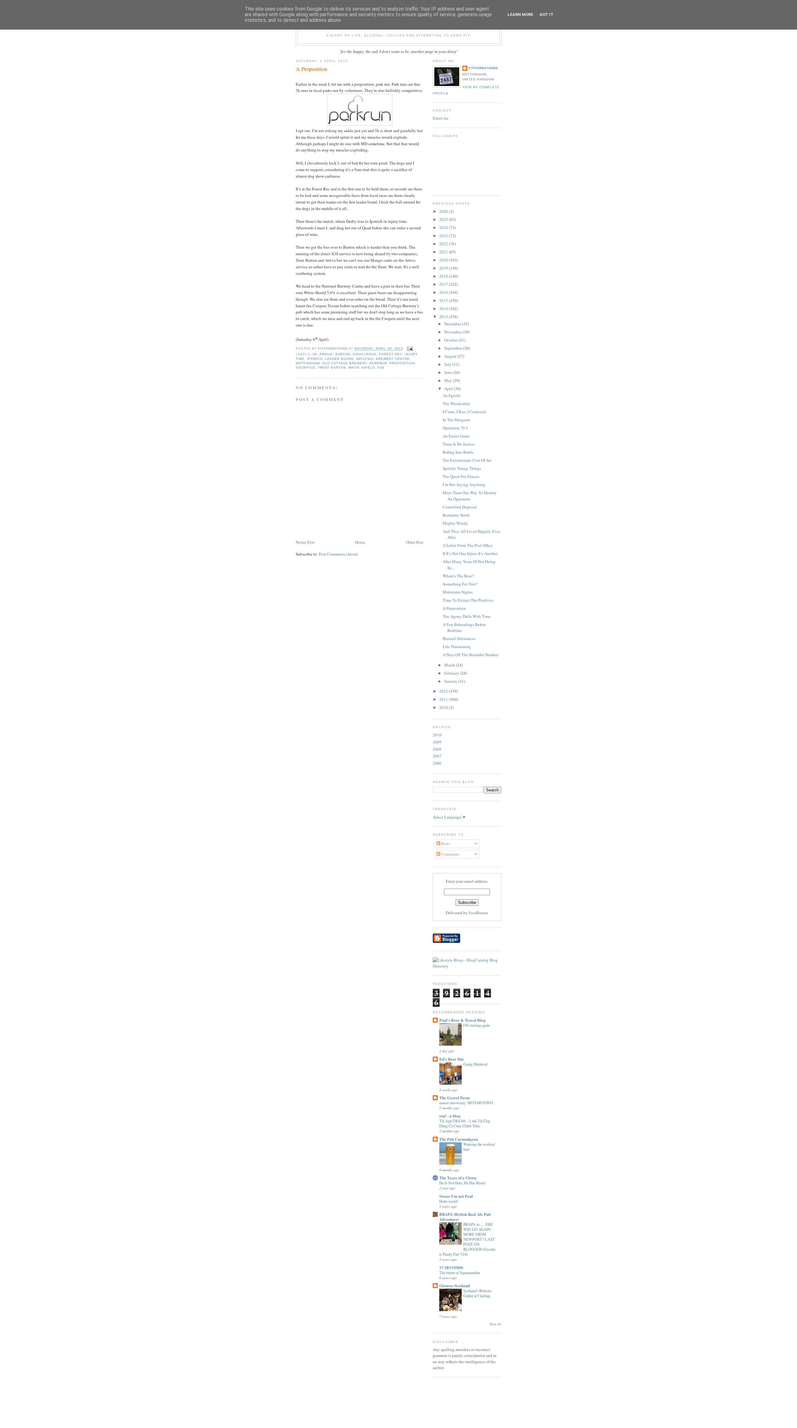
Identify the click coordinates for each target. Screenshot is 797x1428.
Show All (495, 1324)
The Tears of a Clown (457, 1178)
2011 (444, 699)
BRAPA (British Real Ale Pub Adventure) (465, 1216)
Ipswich (315, 359)
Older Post (414, 542)
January (451, 681)
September (453, 348)
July (448, 364)
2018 (444, 276)
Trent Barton (332, 367)
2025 (444, 219)
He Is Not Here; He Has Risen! (462, 1182)
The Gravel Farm (454, 1098)
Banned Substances (459, 638)
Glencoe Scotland (454, 1285)
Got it (547, 14)
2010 (444, 707)
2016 (444, 292)
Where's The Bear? (458, 576)
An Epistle (451, 395)
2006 (437, 763)
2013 (444, 316)
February (452, 673)
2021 (444, 252)
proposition (402, 363)
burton (342, 354)
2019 (444, 268)
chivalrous (364, 354)
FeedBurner (478, 912)
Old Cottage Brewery (344, 363)
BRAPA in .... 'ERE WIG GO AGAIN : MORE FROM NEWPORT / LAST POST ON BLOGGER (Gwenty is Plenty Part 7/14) (467, 1239)
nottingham (308, 363)
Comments (449, 854)
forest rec (390, 354)
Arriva (326, 354)
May (448, 380)
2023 (444, 235)
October (451, 340)
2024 (444, 227)
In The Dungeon (456, 420)
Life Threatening (457, 646)
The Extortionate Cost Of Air (467, 460)
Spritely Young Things (462, 468)
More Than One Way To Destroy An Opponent (470, 496)
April (449, 388)
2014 (444, 308)
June (448, 372)
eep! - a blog (449, 1116)
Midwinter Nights (458, 592)
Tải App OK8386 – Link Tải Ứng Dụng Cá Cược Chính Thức (464, 1123)
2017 (444, 284)
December (453, 324)
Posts (445, 843)
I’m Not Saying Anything (464, 484)
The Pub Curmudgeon (458, 1139)
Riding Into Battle (458, 452)
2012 (444, 691)
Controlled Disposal (460, 507)
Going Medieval (475, 1064)
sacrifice (305, 367)
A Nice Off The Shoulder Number (470, 654)
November (453, 332)
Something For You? (460, 584)
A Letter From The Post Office (468, 545)
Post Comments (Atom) (338, 554)
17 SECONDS (451, 1267)
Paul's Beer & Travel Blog (462, 1020)
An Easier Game (456, 436)
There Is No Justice (458, 444)
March (450, 665)
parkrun (378, 363)
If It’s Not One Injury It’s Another (470, 553)
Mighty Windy (455, 523)
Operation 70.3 (455, 428)
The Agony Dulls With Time (467, 616)
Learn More (520, 14)
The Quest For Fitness (461, 476)
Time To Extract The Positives (468, 600)
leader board (339, 359)
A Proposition (454, 608)
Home (360, 542)
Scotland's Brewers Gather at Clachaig (477, 1293)
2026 (444, 211)
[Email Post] (409, 349)
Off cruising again (476, 1025)
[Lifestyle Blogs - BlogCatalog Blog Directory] (467, 966)
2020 (444, 260)
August (450, 356)
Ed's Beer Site (451, 1059)
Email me (441, 118)
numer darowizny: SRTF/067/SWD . (467, 1102)
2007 (437, 756)
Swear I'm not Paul (456, 1196)
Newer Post (305, 542)
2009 (437, 742)
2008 (437, 749)
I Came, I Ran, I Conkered (464, 411)
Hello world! (448, 1201)
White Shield (361, 367)
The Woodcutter (456, 403)
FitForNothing (483, 68)
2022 (444, 243)
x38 (380, 367)
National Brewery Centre (382, 359)
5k (315, 354)
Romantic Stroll (456, 515)
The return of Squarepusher (459, 1272)
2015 (444, 300)
